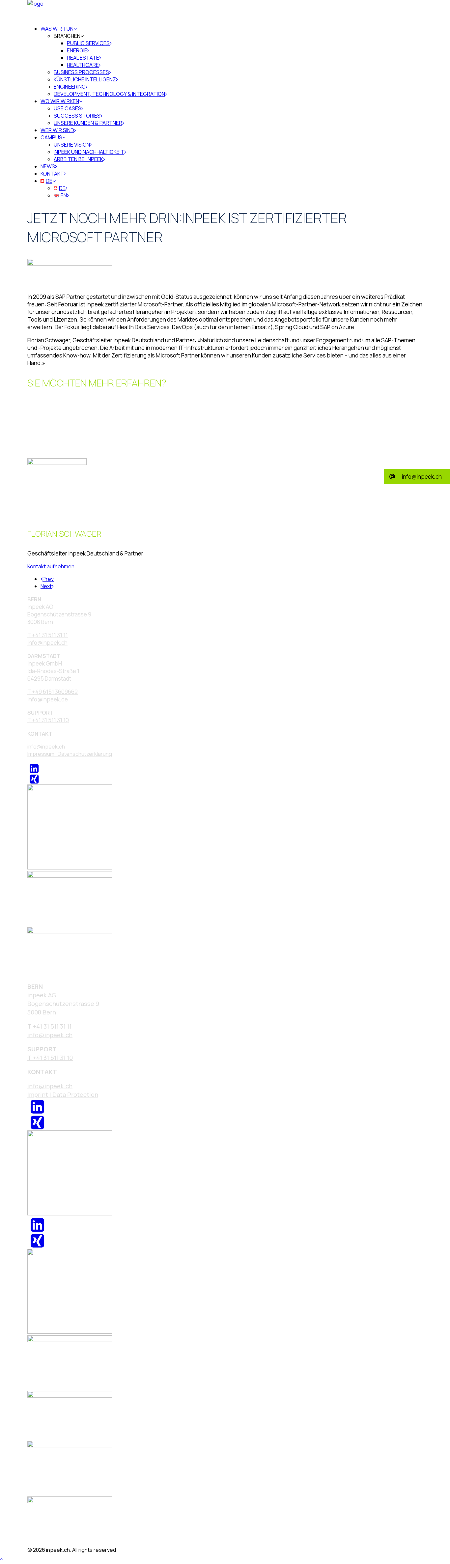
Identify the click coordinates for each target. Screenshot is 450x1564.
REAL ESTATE (83, 57)
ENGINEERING (70, 86)
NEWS (48, 166)
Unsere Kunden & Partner (88, 123)
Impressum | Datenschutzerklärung (69, 753)
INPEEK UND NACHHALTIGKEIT (89, 152)
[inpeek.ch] (225, 10)
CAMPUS (51, 137)
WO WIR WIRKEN (60, 101)
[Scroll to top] (5, 1558)
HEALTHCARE (83, 65)
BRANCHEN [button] (67, 36)
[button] (34, 770)
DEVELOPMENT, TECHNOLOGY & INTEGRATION (109, 94)
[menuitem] (232, 61)
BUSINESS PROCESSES (81, 72)
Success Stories (77, 115)
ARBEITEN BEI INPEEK (78, 159)
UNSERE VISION (72, 144)
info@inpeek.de (47, 699)
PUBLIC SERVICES (88, 43)
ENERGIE (77, 50)
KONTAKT (52, 173)
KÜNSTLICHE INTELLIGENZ (85, 79)
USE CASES (67, 108)
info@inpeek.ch (46, 746)
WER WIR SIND (57, 130)
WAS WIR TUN (57, 28)
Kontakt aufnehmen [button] (50, 566)
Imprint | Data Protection (62, 1094)
